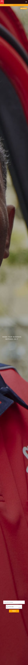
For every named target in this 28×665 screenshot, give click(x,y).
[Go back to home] (2, 2)
